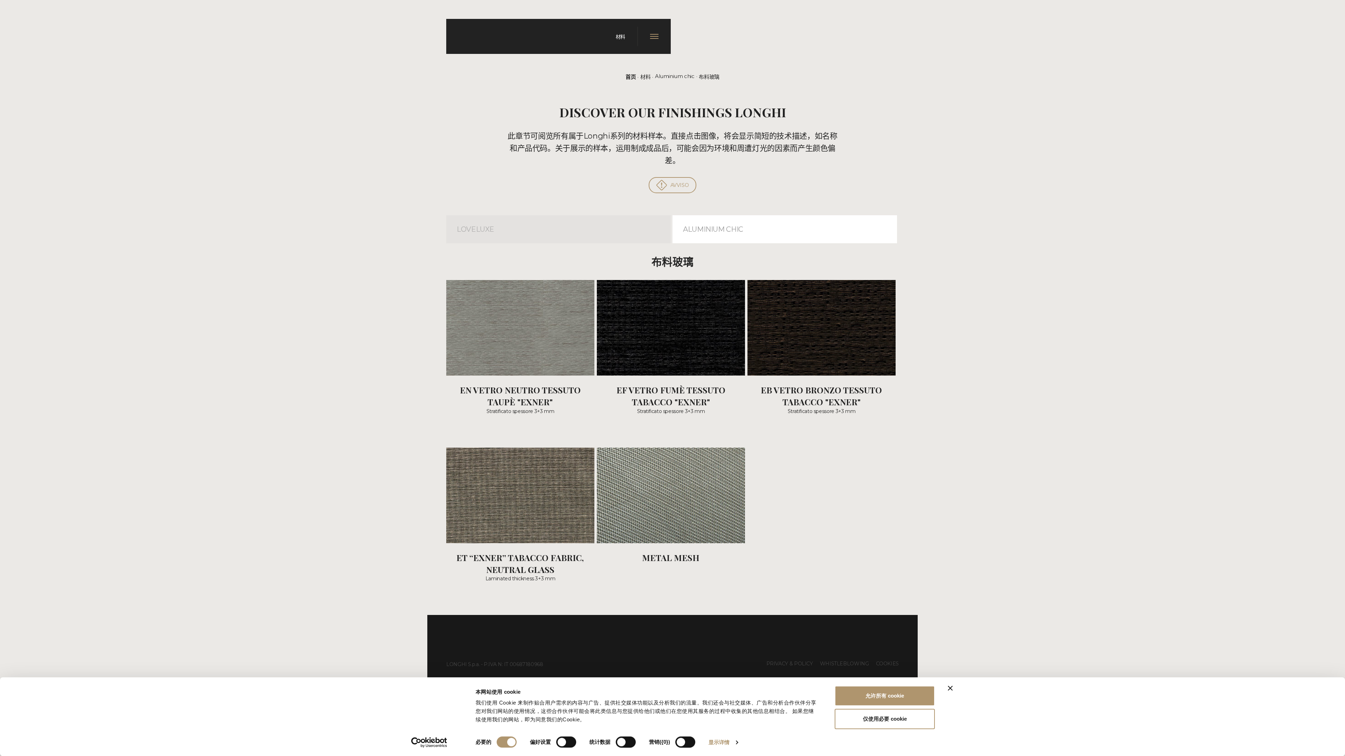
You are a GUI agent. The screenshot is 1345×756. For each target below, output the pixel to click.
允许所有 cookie (884, 696)
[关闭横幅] (950, 688)
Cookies (887, 663)
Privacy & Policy (789, 663)
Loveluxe (475, 229)
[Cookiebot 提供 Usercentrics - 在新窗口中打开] (429, 742)
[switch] (566, 742)
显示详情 (719, 742)
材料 (645, 77)
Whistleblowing (844, 663)
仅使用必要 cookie (885, 719)
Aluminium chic (675, 76)
